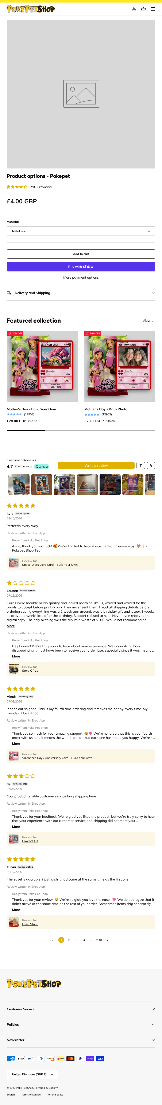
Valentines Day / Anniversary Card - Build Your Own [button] (57, 758)
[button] (143, 9)
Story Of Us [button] (30, 670)
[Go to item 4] (87, 484)
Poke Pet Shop (24, 1087)
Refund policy (55, 1094)
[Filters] (140, 465)
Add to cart (81, 254)
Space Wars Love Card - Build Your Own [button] (50, 565)
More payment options (81, 277)
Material (13, 222)
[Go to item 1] (19, 484)
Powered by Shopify (46, 1087)
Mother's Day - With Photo (105, 409)
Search (11, 1094)
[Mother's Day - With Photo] (119, 366)
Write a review (96, 465)
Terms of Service (31, 1094)
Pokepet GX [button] (30, 841)
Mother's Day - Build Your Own (31, 409)
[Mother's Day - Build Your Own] (42, 366)
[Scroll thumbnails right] (150, 484)
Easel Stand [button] (30, 924)
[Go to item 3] (64, 484)
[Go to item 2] (41, 484)
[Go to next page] (108, 940)
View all (149, 320)
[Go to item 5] (110, 484)
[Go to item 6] (132, 484)
